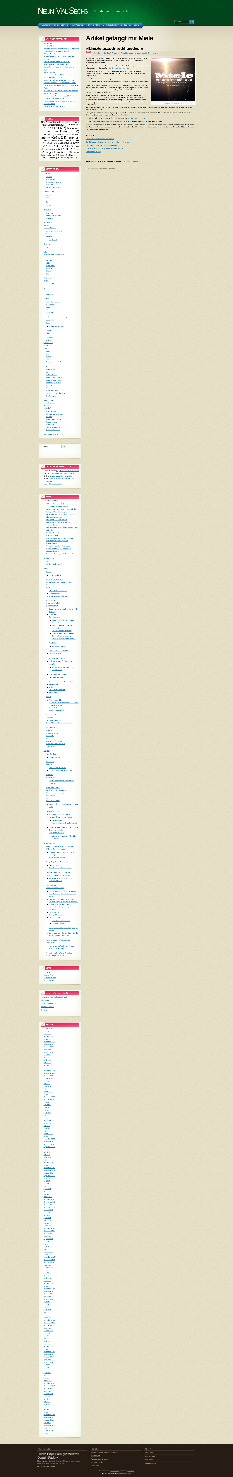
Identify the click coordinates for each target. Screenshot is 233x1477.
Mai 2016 (47, 1276)
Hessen (73, 137)
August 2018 (48, 1210)
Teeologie (49, 718)
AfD (45, 122)
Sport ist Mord (49, 400)
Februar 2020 (48, 1162)
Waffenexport (51, 396)
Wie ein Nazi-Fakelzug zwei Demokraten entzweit (61, 91)
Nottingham (50, 795)
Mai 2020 (47, 1155)
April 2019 (47, 1189)
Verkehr (65, 158)
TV (47, 247)
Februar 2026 (48, 1036)
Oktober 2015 (49, 1294)
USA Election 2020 (53, 801)
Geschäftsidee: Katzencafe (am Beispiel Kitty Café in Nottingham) (108, 142)
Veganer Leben (57, 670)
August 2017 (48, 1239)
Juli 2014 (47, 1333)
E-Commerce (50, 305)
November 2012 (49, 1386)
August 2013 (48, 1362)
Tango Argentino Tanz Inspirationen (58, 872)
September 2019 (49, 1176)
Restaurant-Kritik (52, 234)
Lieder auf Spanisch (53, 603)
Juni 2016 (47, 1273)
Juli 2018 (47, 1212)
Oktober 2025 (49, 1047)
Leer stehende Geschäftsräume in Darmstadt (101, 145)
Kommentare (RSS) (121, 1473)
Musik (68, 143)
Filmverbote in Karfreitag (58, 591)
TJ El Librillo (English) (56, 948)
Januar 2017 (48, 1254)
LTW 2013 (50, 385)
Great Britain (50, 266)
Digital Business (51, 411)
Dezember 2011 (49, 1415)
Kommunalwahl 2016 (54, 377)
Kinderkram (48, 340)
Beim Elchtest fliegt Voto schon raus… (57, 62)
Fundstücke (53, 643)
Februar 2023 (48, 1110)
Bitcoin (59, 125)
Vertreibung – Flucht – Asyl (55, 393)
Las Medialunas (54, 912)
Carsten (107, 53)
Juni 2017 (47, 1241)
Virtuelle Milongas (55, 881)
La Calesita (52, 910)
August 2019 (48, 1178)
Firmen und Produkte (120, 53)
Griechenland (51, 268)
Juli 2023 (47, 1102)
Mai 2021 (47, 1126)
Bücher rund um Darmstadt (61, 631)
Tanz (76, 152)
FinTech (49, 417)
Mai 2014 (47, 1339)
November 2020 (49, 1141)
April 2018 (47, 1218)
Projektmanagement (53, 187)
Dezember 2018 (49, 1199)
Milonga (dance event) (57, 915)
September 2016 (49, 1265)
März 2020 (47, 1160)
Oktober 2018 (49, 1205)
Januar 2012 (48, 1412)
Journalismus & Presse (57, 659)
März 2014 (47, 1344)
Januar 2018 (48, 1226)
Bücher (46, 202)
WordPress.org (49, 980)
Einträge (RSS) (109, 1473)
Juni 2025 (47, 1055)
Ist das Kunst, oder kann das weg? (55, 317)
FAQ (47, 738)
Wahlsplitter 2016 (52, 811)
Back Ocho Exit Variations (61, 921)
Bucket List (50, 762)
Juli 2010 (47, 1433)
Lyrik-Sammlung (57, 677)
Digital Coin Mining (53, 535)
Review (105, 168)
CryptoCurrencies (52, 302)
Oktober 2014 (49, 1325)
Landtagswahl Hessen (53, 383)
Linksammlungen (52, 606)
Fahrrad (70, 135)
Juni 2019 (47, 1183)
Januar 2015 (48, 1318)
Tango (48, 359)
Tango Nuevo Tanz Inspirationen (60, 878)
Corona (49, 764)
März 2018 (47, 1220)
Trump (63, 155)
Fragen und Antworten (54, 741)
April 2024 (47, 1086)
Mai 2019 (47, 1186)
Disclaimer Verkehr (53, 733)
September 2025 (49, 1050)
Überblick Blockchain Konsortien (58, 546)
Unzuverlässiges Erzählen (58, 596)
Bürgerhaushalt (46, 128)
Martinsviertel (51, 218)
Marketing (48, 143)
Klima (56, 140)
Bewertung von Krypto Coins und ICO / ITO (61, 514)
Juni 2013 (47, 1367)
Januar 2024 (48, 1094)
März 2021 (47, 1131)
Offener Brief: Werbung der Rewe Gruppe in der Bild (104, 148)
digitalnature (115, 1471)
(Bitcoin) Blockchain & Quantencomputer (61, 504)
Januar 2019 (48, 1197)
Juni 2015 (47, 1304)
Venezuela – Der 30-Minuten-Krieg (56, 64)
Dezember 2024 (49, 1071)
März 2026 (47, 1034)
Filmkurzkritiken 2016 (54, 564)
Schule (47, 149)
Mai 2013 (47, 1370)
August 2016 (48, 1268)
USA (55, 157)
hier (42, 1461)
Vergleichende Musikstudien (56, 362)
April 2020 (47, 1157)
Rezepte (49, 236)
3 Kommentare (152, 53)
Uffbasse (73, 155)
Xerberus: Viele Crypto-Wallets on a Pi (59, 554)
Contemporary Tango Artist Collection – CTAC (62, 846)
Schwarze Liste (51, 715)
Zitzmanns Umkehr (50, 72)
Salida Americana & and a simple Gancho (63, 933)
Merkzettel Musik (55, 708)
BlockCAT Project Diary (54, 517)
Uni (47, 197)
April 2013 (47, 1373)
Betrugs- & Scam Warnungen (56, 512)
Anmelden (47, 972)
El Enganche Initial (50, 54)
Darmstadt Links (54, 617)
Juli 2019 (47, 1181)
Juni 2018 (47, 1215)
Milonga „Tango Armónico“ (56, 849)
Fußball (48, 137)
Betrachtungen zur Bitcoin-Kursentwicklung (61, 509)
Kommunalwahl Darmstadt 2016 (60, 817)
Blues (48, 351)
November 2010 (49, 1425)
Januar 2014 (48, 1349)
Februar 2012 (48, 1409)
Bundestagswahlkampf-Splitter (60, 814)
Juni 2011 (47, 1423)
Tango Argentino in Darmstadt (57, 862)
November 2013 (49, 1354)
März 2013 (47, 1375)
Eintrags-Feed (48, 975)
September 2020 (49, 1147)
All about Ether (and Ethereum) (57, 507)
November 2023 (49, 1097)
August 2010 (48, 1430)
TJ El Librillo (50, 943)
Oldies (48, 357)
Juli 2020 (47, 1149)
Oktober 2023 (49, 1099)
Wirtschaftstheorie (53, 430)
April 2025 (47, 1060)
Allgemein (47, 173)
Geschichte (47, 278)
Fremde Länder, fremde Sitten (54, 254)
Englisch (46, 225)
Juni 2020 (47, 1152)
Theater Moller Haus (50, 155)
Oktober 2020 (49, 1144)
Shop (48, 798)
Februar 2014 (48, 1346)
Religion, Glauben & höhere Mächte (61, 661)
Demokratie (47, 135)
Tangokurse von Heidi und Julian (67, 471)
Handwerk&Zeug (55, 653)
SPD (68, 149)
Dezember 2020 (49, 1139)
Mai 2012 (47, 1402)
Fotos (45, 252)
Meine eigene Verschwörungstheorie (56, 51)
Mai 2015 (47, 1307)
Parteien (49, 146)
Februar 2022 (48, 1118)
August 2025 (48, 1052)
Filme (48, 587)
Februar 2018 (48, 1223)
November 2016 (49, 1260)
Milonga (59, 143)
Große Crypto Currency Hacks (57, 541)
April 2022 (47, 1113)
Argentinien (50, 258)
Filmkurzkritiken (49, 558)
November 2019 (49, 1170)
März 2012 (47, 1407)
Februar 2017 (48, 1252)
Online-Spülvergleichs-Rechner (114, 121)
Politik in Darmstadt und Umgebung (64, 639)
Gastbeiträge (50, 179)
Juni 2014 (47, 1336)
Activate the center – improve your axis (63, 891)
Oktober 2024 (49, 1076)
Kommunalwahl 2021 (54, 216)
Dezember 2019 (49, 1168)
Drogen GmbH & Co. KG (54, 231)
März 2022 (47, 1115)
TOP (129, 1473)
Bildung (48, 125)
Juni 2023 (47, 1105)
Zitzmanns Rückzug (50, 93)
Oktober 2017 (49, 1233)
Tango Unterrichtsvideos (55, 888)
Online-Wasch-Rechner (120, 68)
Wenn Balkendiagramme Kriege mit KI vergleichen (61, 49)
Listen (46, 569)
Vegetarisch (53, 240)
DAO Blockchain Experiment (56, 533)
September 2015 (49, 1297)
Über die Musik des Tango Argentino (59, 953)
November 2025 (49, 1044)
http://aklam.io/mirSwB (46, 1467)
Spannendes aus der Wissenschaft (61, 682)
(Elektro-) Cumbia (55, 700)
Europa (62, 134)
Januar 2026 (48, 1039)
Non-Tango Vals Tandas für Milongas (62, 946)
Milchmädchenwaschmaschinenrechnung (114, 48)
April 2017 (47, 1247)
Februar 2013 (48, 1378)
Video (48, 333)
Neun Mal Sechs (62, 10)
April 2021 (47, 1128)
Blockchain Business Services (56, 520)
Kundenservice (51, 422)
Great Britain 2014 (53, 788)
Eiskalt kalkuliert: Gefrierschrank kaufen (100, 139)
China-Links (53, 614)
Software (49, 312)
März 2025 (47, 1063)
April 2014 (47, 1341)
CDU (59, 128)
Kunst (70, 140)
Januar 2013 (48, 1381)
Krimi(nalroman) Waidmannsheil (58, 790)
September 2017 (49, 1236)
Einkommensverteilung (54, 414)
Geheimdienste (51, 375)
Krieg (63, 140)
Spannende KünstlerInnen (58, 674)
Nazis (48, 388)
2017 (48, 562)
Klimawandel (48, 343)
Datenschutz (48, 223)
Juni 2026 (47, 1031)
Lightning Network (52, 543)
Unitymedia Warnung (93, 152)
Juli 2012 (47, 1396)
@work (49, 177)
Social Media (57, 149)
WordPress (131, 1471)
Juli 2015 (47, 1302)
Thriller (49, 205)
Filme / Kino (48, 244)
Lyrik (48, 323)
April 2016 (47, 1278)
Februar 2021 (48, 1134)
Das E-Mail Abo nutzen (130, 161)
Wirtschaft (47, 408)
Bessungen (50, 213)
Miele (95, 168)
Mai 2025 (47, 1057)
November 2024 (49, 1073)
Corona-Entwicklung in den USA (60, 770)
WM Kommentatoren (53, 720)
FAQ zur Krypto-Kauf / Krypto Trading (59, 538)
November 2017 (49, 1231)
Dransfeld (49, 775)
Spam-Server (50, 746)
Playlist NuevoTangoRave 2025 (54, 106)
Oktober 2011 (49, 1420)
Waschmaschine (111, 168)
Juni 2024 (47, 1081)
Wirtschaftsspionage (53, 427)
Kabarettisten (51, 600)
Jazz (47, 354)
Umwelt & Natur (52, 391)
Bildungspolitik (49, 192)
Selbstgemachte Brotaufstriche (63, 667)
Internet (46, 299)
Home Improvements (137, 53)
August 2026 (48, 1029)
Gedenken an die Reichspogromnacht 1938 (59, 80)
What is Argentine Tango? (55, 956)
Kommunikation (49, 345)
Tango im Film (51, 885)
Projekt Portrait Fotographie (54, 98)
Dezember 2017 (49, 1228)
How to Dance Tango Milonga (59, 907)
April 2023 (47, 1107)
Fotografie (50, 320)
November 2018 (49, 1202)
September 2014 (49, 1328)
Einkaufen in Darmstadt (54, 580)
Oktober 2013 (49, 1357)
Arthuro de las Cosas (62, 122)
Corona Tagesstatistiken (57, 768)
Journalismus (47, 140)
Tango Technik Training (57, 858)
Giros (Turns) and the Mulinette (60, 904)
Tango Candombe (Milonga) (59, 936)
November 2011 (49, 1417)
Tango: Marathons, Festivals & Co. (58, 940)
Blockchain (72, 125)
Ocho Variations (54, 917)
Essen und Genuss (50, 228)
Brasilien (49, 260)
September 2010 (49, 1428)
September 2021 (49, 1120)
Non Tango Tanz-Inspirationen (59, 875)
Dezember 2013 (49, 1352)
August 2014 (48, 1331)
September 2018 (49, 1207)
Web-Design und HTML (57, 690)
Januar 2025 (48, 1068)
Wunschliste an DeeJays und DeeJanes (59, 723)
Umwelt (46, 158)
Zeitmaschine (53, 692)
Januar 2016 (48, 1286)
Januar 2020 (48, 1165)
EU (57, 134)
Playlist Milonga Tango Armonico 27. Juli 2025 (60, 96)
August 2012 (48, 1394)
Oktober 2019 (49, 1173)
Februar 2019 (48, 1194)
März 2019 (47, 1191)
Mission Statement (50, 727)
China (48, 263)
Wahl (73, 158)
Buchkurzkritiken (55, 575)
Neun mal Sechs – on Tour (55, 744)
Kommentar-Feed (50, 978)
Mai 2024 (47, 1084)
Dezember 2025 (49, 1042)
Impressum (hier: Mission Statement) (54, 997)
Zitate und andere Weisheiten (54, 434)
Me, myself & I (51, 185)
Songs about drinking (56, 711)
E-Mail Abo (50, 736)
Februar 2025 (48, 1065)
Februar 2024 (48, 1092)
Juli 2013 (47, 1365)
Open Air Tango (54, 865)
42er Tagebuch (51, 754)
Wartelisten (48, 43)
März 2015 (47, 1312)
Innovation (47, 291)
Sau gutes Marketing (59, 646)
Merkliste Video (54, 593)
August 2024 (48, 1078)
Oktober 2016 (49, 1262)
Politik (69, 146)
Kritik (92, 168)
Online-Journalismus (53, 310)
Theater (49, 330)
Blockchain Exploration (52, 500)
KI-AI (48, 307)
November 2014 (49, 1323)
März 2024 (47, 1089)
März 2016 (47, 1281)
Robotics (49, 294)
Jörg (45, 484)
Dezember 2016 (49, 1257)
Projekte (46, 751)
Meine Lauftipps (54, 757)
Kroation (49, 271)
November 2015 (49, 1291)
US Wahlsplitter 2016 (56, 833)
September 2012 (49, 1391)
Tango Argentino (58, 152)
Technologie (53, 684)
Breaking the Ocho (58, 923)
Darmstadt (69, 131)
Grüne (59, 137)
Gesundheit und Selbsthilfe (58, 651)
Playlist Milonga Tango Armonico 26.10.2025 (60, 83)
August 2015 (48, 1299)
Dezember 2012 (49, 1383)
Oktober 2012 (49, 1388)
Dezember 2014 (49, 1320)
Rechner (100, 168)
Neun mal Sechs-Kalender (55, 793)
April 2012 (47, 1404)
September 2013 (49, 1360)
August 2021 (48, 1123)
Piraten (59, 146)
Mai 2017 (47, 1244)
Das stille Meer (49, 46)
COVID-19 (52, 132)
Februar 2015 (48, 1315)
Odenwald (50, 284)
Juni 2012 (47, 1399)
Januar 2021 (48, 1136)
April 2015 (47, 1310)
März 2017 (47, 1249)
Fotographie (50, 777)
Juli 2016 (47, 1270)
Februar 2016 (48, 1283)
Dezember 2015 (49, 1289)
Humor (46, 288)
